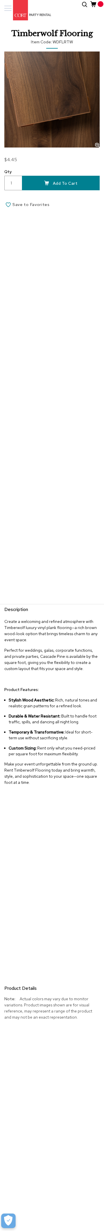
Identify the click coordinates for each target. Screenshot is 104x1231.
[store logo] (29, 10)
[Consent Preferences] (8, 1221)
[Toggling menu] (8, 8)
